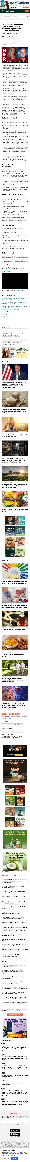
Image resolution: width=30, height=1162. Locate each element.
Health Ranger (13, 42)
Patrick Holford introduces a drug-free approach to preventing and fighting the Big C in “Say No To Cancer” (14, 705)
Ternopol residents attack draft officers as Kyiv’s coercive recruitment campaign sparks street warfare (14, 987)
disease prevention (7, 337)
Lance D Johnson (11, 380)
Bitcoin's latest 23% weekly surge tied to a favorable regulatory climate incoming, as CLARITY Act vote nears (14, 1004)
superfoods (4, 44)
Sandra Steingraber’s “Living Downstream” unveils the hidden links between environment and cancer (15, 485)
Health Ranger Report (7, 1040)
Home (3, 22)
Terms (12, 1141)
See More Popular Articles (15, 1014)
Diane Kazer (18, 41)
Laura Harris (10, 507)
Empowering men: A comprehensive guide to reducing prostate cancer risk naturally (14, 606)
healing (7, 42)
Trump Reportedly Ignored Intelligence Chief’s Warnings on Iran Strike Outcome (13, 982)
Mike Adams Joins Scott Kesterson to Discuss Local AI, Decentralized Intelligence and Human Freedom (15, 1058)
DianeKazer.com (5, 316)
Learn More (6, 1158)
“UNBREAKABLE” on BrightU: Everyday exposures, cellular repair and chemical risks (14, 993)
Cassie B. (9, 433)
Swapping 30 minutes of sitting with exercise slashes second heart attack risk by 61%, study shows (14, 679)
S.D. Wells (9, 456)
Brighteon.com (17, 131)
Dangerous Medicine (11, 41)
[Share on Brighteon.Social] (3, 36)
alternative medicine (8, 39)
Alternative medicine (10, 22)
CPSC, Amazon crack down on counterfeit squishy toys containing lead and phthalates (14, 912)
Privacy (8, 1141)
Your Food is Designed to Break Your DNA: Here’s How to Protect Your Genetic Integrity (15, 950)
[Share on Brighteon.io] (6, 36)
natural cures (24, 42)
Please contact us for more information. (10, 738)
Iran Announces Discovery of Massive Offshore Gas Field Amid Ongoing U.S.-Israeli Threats (14, 945)
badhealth (20, 39)
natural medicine (11, 43)
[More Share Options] (16, 36)
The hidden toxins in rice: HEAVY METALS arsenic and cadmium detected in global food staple (14, 411)
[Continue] (27, 1121)
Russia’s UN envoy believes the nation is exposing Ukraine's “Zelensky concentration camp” (13, 918)
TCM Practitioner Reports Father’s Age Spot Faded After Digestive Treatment (14, 934)
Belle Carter (10, 482)
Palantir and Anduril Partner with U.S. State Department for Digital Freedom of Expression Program (13, 971)
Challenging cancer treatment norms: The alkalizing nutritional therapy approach (15, 582)
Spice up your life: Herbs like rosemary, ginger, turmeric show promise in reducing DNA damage (15, 1009)
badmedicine (25, 39)
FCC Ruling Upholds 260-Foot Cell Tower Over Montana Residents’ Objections (13, 955)
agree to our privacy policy (9, 1155)
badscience (4, 41)
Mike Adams (18, 42)
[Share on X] (12, 36)
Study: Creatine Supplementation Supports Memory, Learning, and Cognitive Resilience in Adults (14, 998)
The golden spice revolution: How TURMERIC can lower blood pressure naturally (13, 654)
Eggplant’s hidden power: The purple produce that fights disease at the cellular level (14, 923)
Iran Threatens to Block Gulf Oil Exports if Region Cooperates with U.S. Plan (13, 887)
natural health (4, 43)
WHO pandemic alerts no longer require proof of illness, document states (13, 902)
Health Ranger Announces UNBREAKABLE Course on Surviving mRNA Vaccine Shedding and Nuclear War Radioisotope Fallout (14, 1067)
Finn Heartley (9, 33)
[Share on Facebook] (9, 36)
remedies (24, 43)
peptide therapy (18, 43)
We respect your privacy (15, 1124)
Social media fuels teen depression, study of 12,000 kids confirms (14, 435)
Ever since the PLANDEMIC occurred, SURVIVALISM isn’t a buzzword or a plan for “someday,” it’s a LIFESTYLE (14, 460)
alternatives (15, 39)
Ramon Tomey (10, 407)
